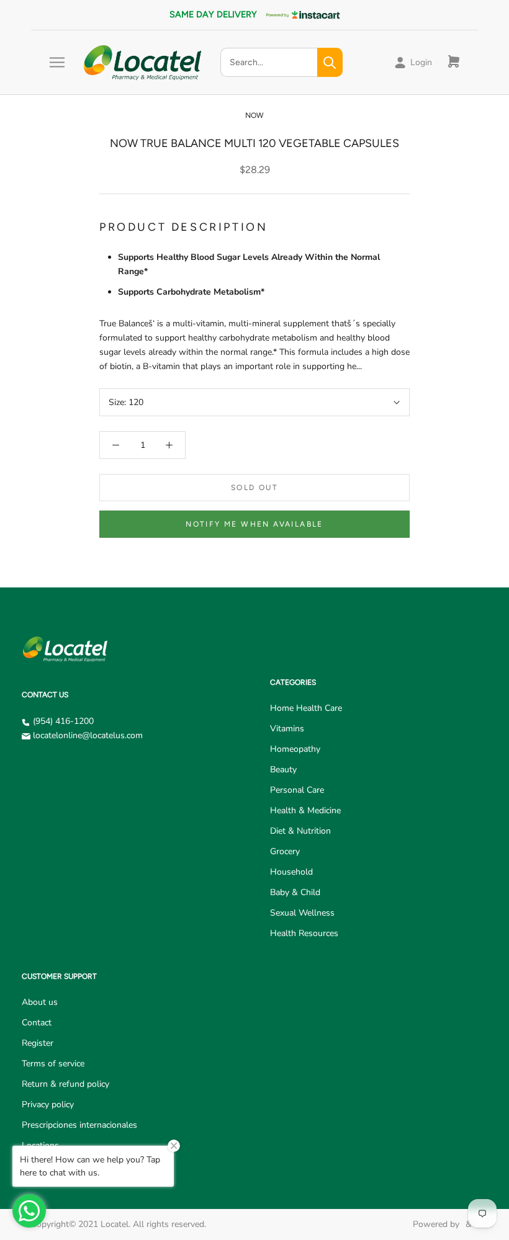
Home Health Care (306, 708)
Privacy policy (48, 1104)
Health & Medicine (305, 810)
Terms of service (53, 1063)
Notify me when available (254, 524)
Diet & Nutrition (300, 831)
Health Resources (304, 933)
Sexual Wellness (302, 913)
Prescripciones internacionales (79, 1125)
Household (291, 872)
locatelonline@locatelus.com (88, 735)
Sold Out (254, 487)
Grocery (285, 851)
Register (37, 1043)
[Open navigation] (57, 62)
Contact (37, 1022)
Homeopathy (295, 749)
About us (40, 1002)
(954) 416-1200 (63, 721)
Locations (40, 1145)
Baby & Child (295, 892)
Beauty (283, 769)
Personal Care (297, 790)
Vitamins (287, 728)
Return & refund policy (65, 1084)
